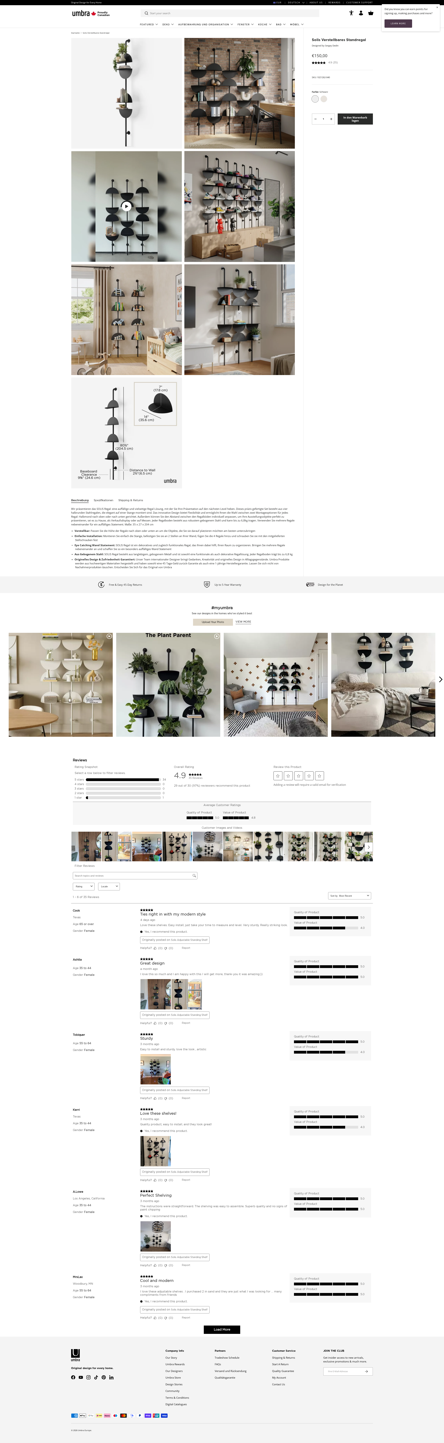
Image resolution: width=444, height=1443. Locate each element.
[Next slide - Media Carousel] (440, 679)
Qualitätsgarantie (225, 1377)
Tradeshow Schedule (227, 1357)
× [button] (437, 7)
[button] (371, 13)
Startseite (75, 33)
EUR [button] (279, 2)
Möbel (295, 24)
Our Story (171, 1357)
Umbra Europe (84, 1430)
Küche (263, 24)
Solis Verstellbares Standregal (96, 33)
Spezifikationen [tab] (103, 500)
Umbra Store (173, 1377)
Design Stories (173, 1384)
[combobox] (230, 13)
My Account (279, 1377)
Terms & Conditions (177, 1397)
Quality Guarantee (283, 1371)
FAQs (218, 1364)
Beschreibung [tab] (80, 500)
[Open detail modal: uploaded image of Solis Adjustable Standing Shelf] (383, 685)
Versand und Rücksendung (230, 1371)
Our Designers (174, 1371)
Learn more (398, 23)
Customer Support (359, 2)
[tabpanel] (183, 538)
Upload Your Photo (213, 622)
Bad (279, 24)
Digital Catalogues (176, 1404)
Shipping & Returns (283, 1357)
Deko (166, 24)
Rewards (334, 2)
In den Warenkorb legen (355, 119)
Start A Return (280, 1364)
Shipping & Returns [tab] (130, 500)
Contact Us (278, 1384)
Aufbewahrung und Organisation (203, 24)
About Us (316, 2)
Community (172, 1391)
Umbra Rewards (175, 1364)
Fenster (244, 24)
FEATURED (147, 24)
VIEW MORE (243, 622)
